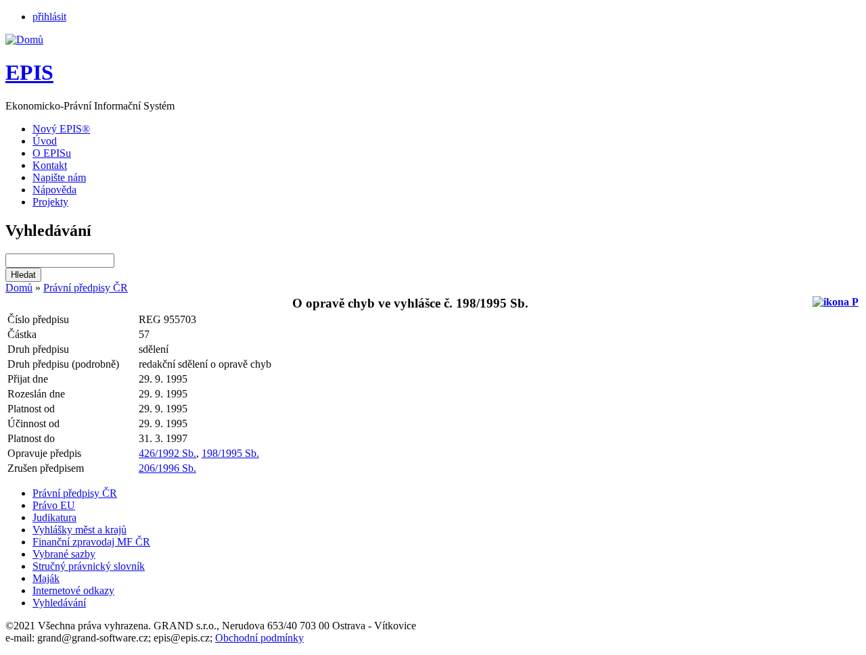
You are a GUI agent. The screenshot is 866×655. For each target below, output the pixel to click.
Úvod (44, 141)
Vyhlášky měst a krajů (79, 529)
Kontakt (49, 165)
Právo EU (53, 505)
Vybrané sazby (63, 554)
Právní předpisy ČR (85, 287)
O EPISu (51, 153)
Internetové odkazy (73, 590)
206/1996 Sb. (167, 468)
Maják (46, 578)
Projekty (50, 202)
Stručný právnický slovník (88, 566)
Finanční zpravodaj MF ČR (91, 542)
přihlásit (49, 16)
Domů (18, 287)
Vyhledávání (59, 602)
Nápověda (54, 189)
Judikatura (54, 517)
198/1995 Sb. (230, 453)
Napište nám (59, 177)
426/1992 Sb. (167, 453)
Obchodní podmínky (259, 638)
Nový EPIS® (61, 129)
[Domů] (24, 39)
